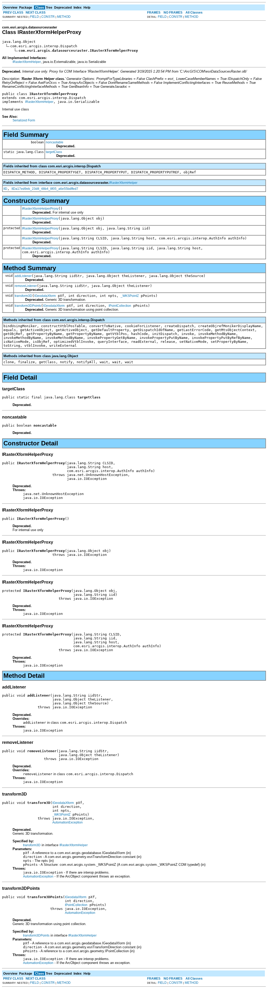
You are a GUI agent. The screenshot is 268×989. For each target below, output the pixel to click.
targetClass (54, 152)
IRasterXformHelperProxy (40, 208)
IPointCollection (120, 306)
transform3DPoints (28, 306)
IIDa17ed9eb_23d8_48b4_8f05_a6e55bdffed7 (45, 189)
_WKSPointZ (130, 296)
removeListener (26, 286)
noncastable (54, 142)
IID (5, 189)
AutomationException (67, 822)
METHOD (64, 17)
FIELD (34, 17)
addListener (23, 276)
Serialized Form (24, 120)
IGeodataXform (45, 296)
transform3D (23, 296)
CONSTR (48, 17)
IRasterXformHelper (27, 62)
